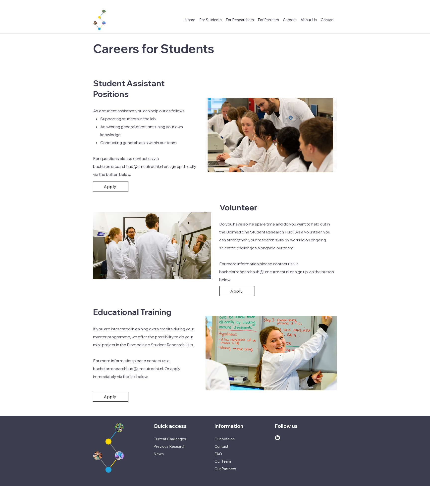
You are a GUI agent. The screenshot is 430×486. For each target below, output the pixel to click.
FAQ (218, 453)
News (159, 453)
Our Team (223, 461)
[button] (290, 19)
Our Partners (225, 468)
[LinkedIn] (277, 437)
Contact (221, 446)
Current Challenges (170, 439)
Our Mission (225, 439)
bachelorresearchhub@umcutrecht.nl (128, 166)
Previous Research (169, 446)
